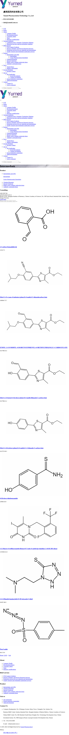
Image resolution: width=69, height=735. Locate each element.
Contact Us (10, 83)
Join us (5, 73)
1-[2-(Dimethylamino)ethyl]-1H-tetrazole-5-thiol (16, 599)
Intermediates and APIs (13, 54)
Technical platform (8, 41)
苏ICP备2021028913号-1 (10, 732)
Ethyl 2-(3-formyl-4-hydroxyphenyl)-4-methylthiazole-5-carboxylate (23, 398)
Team (8, 38)
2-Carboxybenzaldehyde (8, 247)
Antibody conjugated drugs (14, 63)
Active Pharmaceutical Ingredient (19, 57)
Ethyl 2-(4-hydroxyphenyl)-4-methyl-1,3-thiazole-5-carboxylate (21, 448)
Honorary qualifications (13, 39)
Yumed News (10, 67)
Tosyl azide (4, 649)
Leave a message (11, 85)
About (5, 32)
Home (5, 30)
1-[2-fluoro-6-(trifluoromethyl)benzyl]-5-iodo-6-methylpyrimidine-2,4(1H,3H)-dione (28, 549)
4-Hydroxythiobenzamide (9, 498)
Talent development (12, 80)
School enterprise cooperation (14, 79)
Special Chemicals (11, 60)
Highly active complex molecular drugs (17, 62)
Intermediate (13, 56)
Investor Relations (8, 70)
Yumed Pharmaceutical (26, 727)
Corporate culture (11, 36)
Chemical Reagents (12, 59)
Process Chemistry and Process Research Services (20, 48)
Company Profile (11, 33)
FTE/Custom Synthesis (13, 47)
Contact (5, 82)
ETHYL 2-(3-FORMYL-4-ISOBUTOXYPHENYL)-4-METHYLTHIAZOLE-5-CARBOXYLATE (33, 347)
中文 (4, 28)
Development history (12, 35)
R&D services (7, 45)
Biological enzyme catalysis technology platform (19, 44)
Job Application (11, 74)
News (4, 65)
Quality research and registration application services (21, 51)
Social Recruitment (15, 76)
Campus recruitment (15, 77)
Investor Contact (11, 71)
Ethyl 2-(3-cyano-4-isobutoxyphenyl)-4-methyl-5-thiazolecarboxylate (23, 297)
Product (5, 53)
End (10, 655)
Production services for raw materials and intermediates (21, 50)
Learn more (3, 199)
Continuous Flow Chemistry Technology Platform (20, 42)
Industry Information (12, 68)
